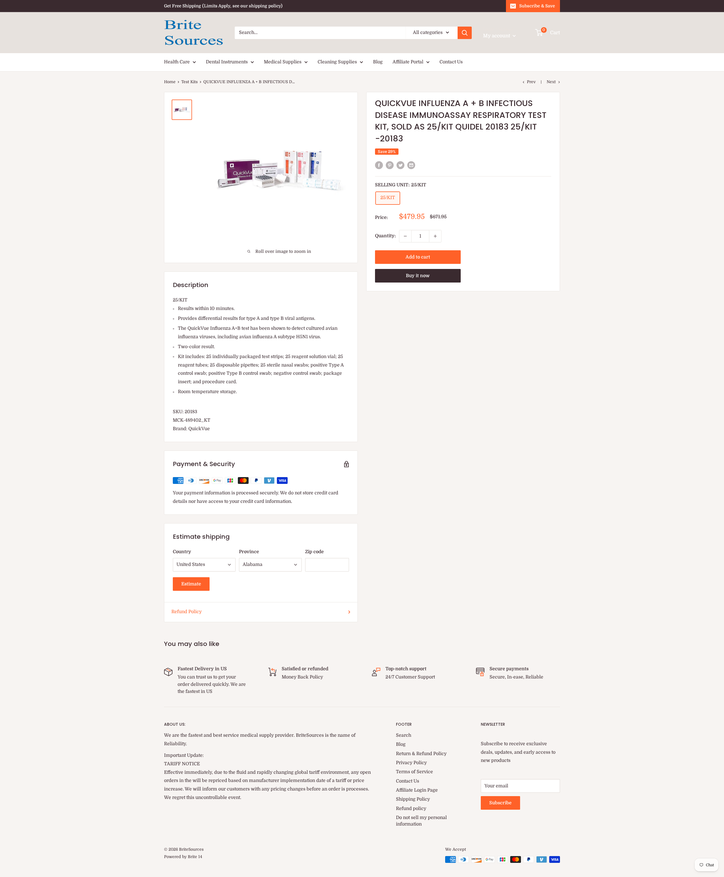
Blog (378, 61)
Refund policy (411, 808)
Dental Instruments (227, 61)
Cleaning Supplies (337, 61)
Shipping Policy (413, 799)
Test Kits (189, 81)
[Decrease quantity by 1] (405, 236)
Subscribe (500, 802)
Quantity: (385, 235)
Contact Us (451, 61)
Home (170, 81)
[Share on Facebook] (379, 165)
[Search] (465, 33)
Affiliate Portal (408, 61)
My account (497, 35)
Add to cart (418, 257)
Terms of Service (414, 771)
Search (403, 735)
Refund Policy (186, 611)
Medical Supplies (282, 61)
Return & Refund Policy (421, 753)
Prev (531, 81)
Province (249, 551)
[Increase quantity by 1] (435, 236)
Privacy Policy (411, 762)
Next (551, 81)
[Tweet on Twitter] (400, 165)
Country (182, 551)
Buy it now (418, 275)
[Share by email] (411, 165)
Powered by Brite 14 (183, 856)
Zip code (314, 551)
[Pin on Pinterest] (390, 165)
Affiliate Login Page (417, 790)
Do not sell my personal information (421, 820)
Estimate (191, 584)
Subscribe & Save (537, 5)
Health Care (177, 61)
